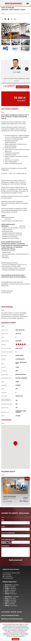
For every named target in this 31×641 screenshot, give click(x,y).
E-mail (3, 526)
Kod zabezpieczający (8, 539)
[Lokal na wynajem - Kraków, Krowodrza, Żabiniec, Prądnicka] (15, 491)
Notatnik (13, 612)
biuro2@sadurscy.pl (8, 578)
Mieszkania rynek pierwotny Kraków (12, 619)
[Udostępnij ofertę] (15, 19)
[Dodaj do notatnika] (11, 19)
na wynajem (12, 585)
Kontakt (19, 612)
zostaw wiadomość (23, 87)
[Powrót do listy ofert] (2, 19)
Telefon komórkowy (8, 533)
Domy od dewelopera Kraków (10, 615)
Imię (2, 520)
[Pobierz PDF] (8, 19)
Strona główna (5, 612)
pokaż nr (11, 86)
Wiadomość (5, 546)
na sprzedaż (12, 596)
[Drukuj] (5, 19)
